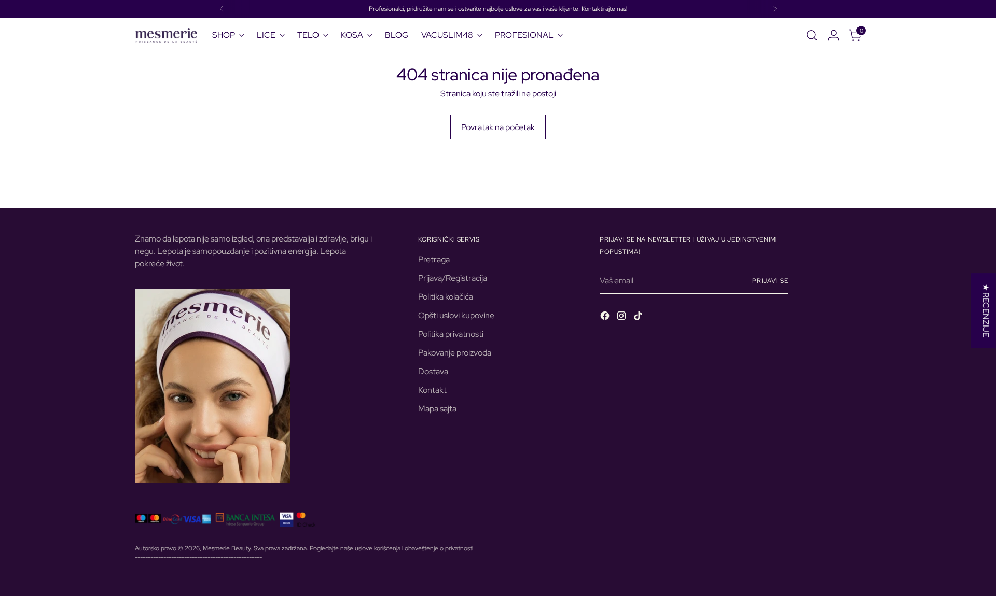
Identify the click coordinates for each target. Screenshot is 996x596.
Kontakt (432, 390)
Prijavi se (770, 280)
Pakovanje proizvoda (454, 352)
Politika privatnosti (450, 334)
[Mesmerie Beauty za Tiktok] (639, 317)
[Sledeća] (775, 9)
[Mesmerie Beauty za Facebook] (606, 317)
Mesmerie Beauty (227, 548)
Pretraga (434, 259)
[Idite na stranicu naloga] (833, 35)
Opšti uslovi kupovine (456, 315)
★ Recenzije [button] (985, 310)
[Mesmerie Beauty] (166, 35)
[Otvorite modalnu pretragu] (811, 35)
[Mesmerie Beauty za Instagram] (622, 317)
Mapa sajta (437, 408)
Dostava (433, 371)
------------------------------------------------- (198, 557)
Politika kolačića (445, 296)
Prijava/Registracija (452, 278)
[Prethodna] (221, 9)
